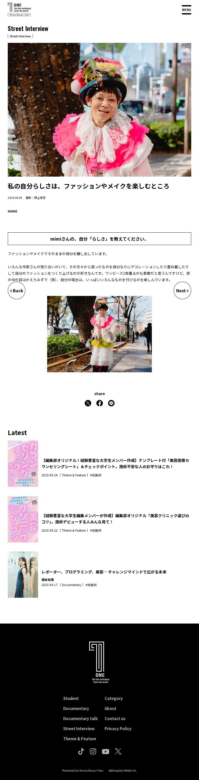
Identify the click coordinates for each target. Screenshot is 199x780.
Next (181, 290)
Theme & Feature (79, 738)
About (110, 708)
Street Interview (79, 728)
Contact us (115, 718)
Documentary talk (80, 718)
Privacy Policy (118, 728)
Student (71, 698)
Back (18, 290)
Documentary (76, 708)
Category (114, 698)
